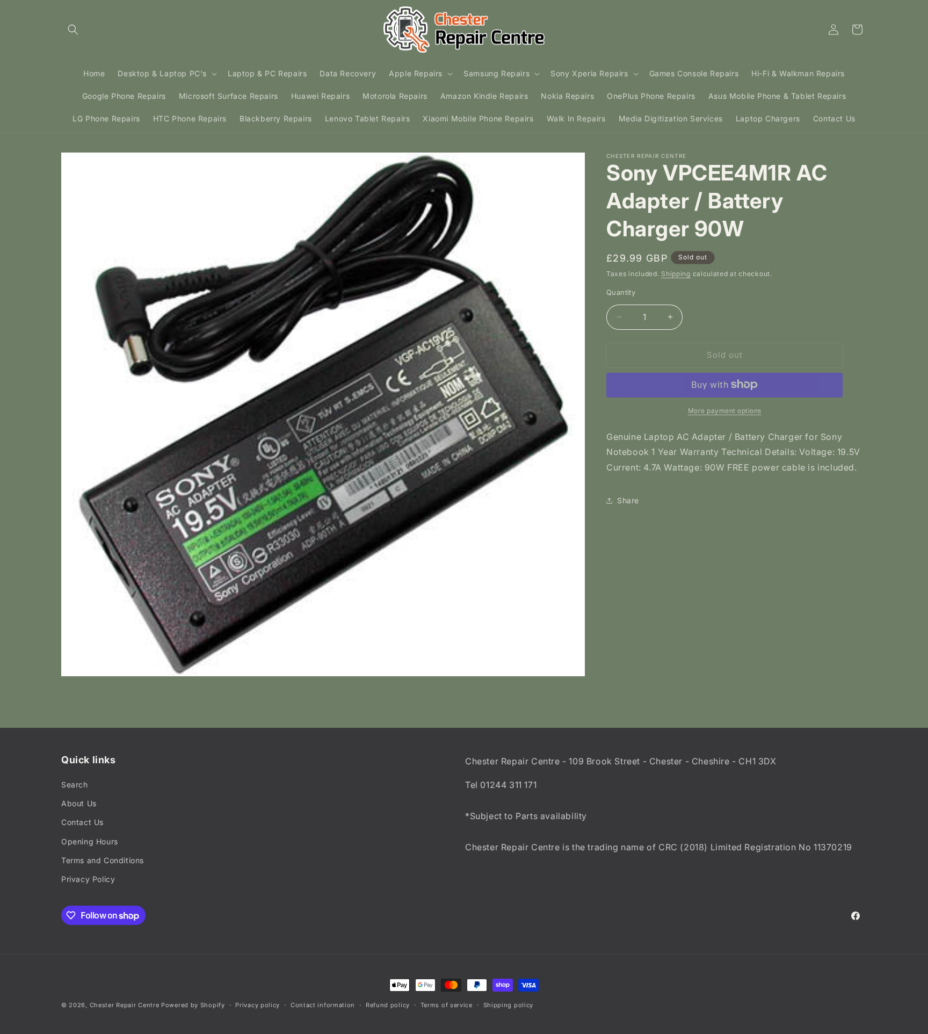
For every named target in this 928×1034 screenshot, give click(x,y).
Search (74, 784)
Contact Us (82, 822)
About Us (79, 803)
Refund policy (388, 1005)
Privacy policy (257, 1005)
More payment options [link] (725, 410)
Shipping (676, 274)
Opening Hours (89, 841)
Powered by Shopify (193, 1005)
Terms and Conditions (102, 860)
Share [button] (628, 500)
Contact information (323, 1005)
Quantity (620, 292)
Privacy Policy (88, 879)
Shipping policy (508, 1005)
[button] (73, 29)
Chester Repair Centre (125, 1005)
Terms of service (447, 1005)
